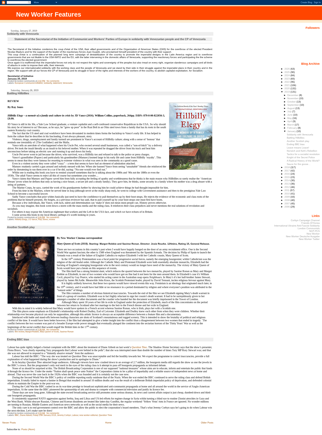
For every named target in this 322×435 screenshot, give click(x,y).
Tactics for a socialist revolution (303, 154)
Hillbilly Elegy (21, 219)
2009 (287, 196)
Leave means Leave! (298, 147)
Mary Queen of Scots (49, 332)
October (292, 101)
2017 (287, 170)
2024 (287, 75)
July (289, 111)
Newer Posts (9, 422)
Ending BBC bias (18, 339)
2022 (287, 82)
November (293, 98)
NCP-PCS (314, 231)
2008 (287, 200)
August (291, 108)
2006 (287, 206)
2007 (287, 203)
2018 (287, 167)
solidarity (48, 83)
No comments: (53, 81)
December (293, 95)
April (290, 121)
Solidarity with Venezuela (23, 33)
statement (57, 83)
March (291, 124)
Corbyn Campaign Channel (305, 220)
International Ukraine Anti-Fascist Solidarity (297, 225)
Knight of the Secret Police (301, 157)
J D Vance (32, 219)
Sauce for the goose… (299, 164)
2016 (287, 173)
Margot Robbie (32, 332)
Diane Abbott (26, 415)
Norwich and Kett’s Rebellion (302, 150)
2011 (287, 190)
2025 (287, 72)
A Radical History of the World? (303, 160)
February (292, 127)
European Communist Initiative (29, 83)
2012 (287, 187)
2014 (287, 180)
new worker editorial (88, 415)
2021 (287, 85)
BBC (17, 415)
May (289, 118)
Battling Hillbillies (18, 93)
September (293, 105)
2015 (287, 177)
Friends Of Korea (310, 223)
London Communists (309, 228)
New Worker (313, 233)
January (292, 131)
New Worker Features (48, 14)
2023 (287, 78)
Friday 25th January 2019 (44, 415)
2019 (287, 91)
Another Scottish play (21, 227)
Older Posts (207, 422)
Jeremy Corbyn (64, 415)
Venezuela (67, 83)
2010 (287, 193)
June (290, 114)
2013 (287, 183)
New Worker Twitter (309, 239)
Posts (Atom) (28, 429)
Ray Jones (43, 219)
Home (108, 422)
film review (19, 332)
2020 (287, 88)
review (52, 219)
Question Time (105, 415)
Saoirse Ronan (67, 332)
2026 (287, 68)
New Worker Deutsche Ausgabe (303, 236)
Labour (75, 415)
